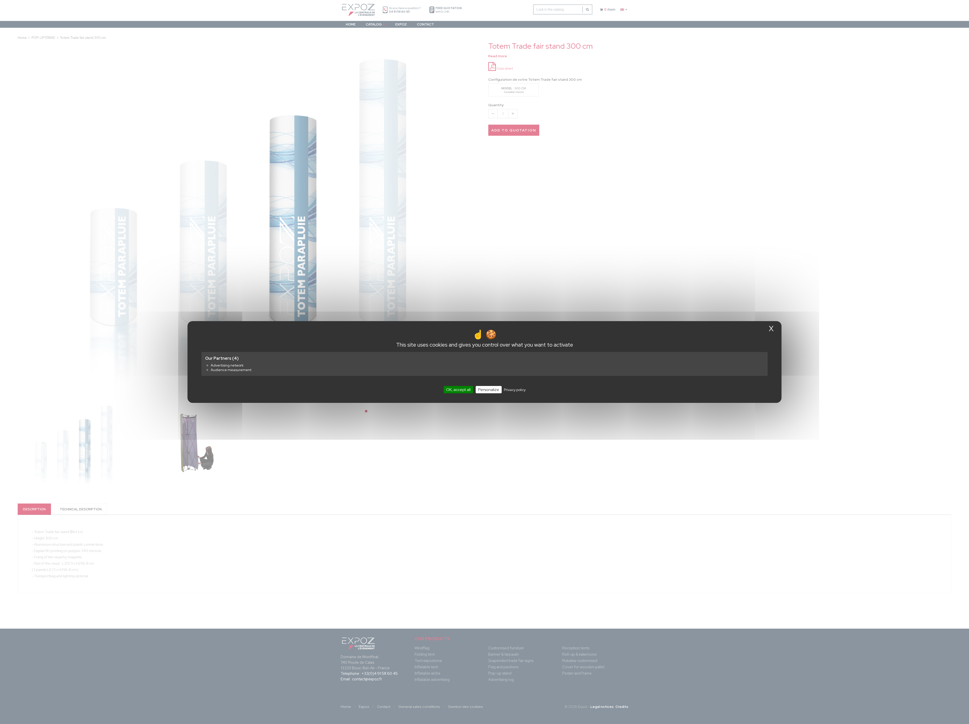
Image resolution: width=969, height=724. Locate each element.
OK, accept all (458, 389)
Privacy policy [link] (515, 389)
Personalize (488, 389)
